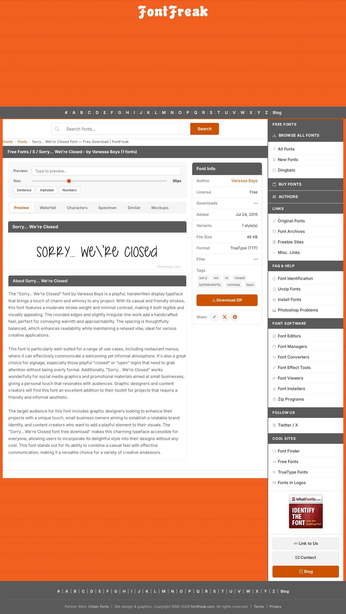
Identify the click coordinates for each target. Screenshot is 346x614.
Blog (277, 112)
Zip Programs (291, 399)
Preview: (20, 171)
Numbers (69, 190)
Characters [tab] (77, 207)
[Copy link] (214, 317)
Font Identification (295, 278)
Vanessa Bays (106, 151)
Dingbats (286, 170)
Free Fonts (18, 151)
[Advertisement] (173, 66)
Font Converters (293, 357)
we (216, 278)
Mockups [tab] (160, 207)
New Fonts (288, 159)
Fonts (22, 141)
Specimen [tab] (107, 207)
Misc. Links (289, 252)
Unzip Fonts (289, 288)
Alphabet (47, 190)
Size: (17, 181)
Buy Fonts (290, 184)
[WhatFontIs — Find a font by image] (306, 526)
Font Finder (289, 451)
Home (8, 141)
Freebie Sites (291, 241)
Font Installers (291, 388)
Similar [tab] (134, 207)
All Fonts (286, 149)
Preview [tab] (21, 207)
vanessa (233, 285)
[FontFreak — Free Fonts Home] (173, 12)
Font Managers (292, 346)
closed (240, 278)
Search (205, 128)
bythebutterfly (210, 285)
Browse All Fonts (299, 135)
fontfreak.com (202, 606)
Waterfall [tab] (48, 207)
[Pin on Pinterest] (235, 317)
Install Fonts (289, 299)
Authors (288, 196)
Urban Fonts (98, 606)
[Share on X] (224, 317)
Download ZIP (229, 300)
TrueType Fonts (293, 472)
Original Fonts (291, 220)
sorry (203, 278)
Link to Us (308, 543)
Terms (259, 606)
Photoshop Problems (298, 310)
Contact (308, 557)
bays (250, 285)
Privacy (275, 606)
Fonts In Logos (292, 482)
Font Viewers (290, 378)
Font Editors (289, 335)
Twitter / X (288, 425)
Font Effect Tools (294, 367)
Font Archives (291, 231)
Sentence (24, 190)
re (226, 278)
